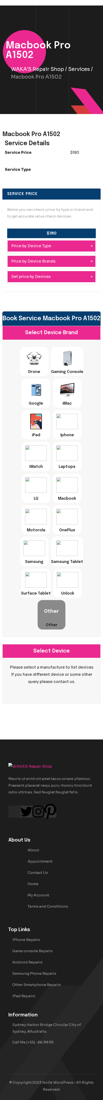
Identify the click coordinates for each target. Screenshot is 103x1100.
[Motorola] (36, 516)
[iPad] (36, 421)
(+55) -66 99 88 (40, 1042)
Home (33, 884)
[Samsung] (34, 548)
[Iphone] (67, 421)
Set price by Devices (31, 276)
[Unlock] (67, 579)
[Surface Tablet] (36, 579)
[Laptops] (67, 453)
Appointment (40, 861)
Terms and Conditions (48, 906)
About (33, 850)
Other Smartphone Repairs (36, 984)
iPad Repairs (23, 996)
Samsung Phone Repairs (34, 973)
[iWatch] (36, 453)
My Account (38, 895)
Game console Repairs (32, 951)
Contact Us (38, 872)
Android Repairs (27, 962)
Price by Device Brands (33, 261)
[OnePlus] (67, 516)
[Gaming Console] (67, 358)
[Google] (36, 389)
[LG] (36, 485)
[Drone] (34, 358)
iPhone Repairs (26, 939)
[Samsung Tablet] (67, 548)
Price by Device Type (31, 245)
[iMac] (67, 389)
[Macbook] (67, 485)
